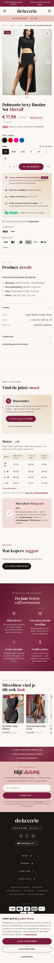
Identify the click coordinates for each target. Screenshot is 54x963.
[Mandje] (49, 11)
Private (12, 25)
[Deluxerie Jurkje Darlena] (13, 708)
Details (6, 307)
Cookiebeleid (42, 891)
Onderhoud (7, 336)
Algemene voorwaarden (20, 887)
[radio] (4, 140)
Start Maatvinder (21, 419)
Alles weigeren (27, 949)
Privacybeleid (29, 891)
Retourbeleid (38, 887)
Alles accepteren (27, 941)
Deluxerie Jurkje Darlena (10, 727)
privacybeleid (38, 802)
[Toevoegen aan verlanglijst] (47, 34)
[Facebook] (27, 835)
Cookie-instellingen (36, 894)
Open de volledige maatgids (36, 493)
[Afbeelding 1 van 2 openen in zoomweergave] (27, 62)
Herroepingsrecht (13, 891)
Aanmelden (27, 795)
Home (4, 25)
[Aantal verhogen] (14, 167)
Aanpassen (27, 957)
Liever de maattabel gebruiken (20, 426)
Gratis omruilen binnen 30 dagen (40, 3)
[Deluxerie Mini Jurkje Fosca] (37, 708)
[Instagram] (21, 835)
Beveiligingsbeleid (17, 894)
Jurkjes (19, 25)
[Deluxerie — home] (27, 11)
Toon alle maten (9, 488)
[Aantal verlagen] (5, 167)
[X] (33, 835)
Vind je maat (47, 146)
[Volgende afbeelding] (48, 62)
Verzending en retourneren (15, 344)
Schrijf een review (18, 566)
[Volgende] (49, 689)
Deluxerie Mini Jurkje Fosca (36, 727)
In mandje (32, 166)
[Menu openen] (4, 11)
